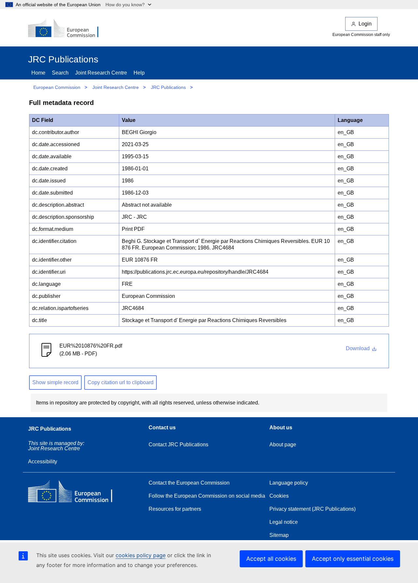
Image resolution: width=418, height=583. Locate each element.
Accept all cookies (271, 558)
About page (282, 444)
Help (139, 73)
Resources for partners (175, 509)
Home (38, 73)
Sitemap (279, 535)
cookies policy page (141, 555)
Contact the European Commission (189, 483)
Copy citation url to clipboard (120, 382)
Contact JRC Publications (178, 444)
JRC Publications (168, 87)
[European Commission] (67, 29)
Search (60, 73)
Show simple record (55, 382)
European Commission (56, 87)
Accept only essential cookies (353, 558)
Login (365, 23)
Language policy (288, 483)
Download (358, 348)
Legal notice (283, 522)
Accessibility (42, 461)
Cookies (279, 496)
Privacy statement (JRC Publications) (312, 509)
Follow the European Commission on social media (207, 496)
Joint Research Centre (101, 73)
